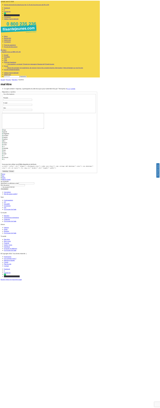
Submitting (5, 171)
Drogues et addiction (10, 248)
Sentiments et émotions (11, 217)
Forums (8, 80)
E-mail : (5, 103)
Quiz (5, 59)
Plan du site (7, 264)
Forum (6, 66)
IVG (5, 207)
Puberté (6, 243)
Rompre (6, 231)
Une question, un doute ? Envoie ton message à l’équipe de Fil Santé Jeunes (30, 64)
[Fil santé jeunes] (11, 52)
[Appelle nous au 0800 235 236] (19, 33)
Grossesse (7, 206)
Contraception (8, 200)
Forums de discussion (10, 47)
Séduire (6, 227)
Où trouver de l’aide (10, 209)
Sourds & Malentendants (12, 70)
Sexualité (7, 204)
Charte (6, 262)
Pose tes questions (10, 45)
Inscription (7, 192)
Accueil (6, 55)
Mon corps (7, 241)
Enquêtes (7, 57)
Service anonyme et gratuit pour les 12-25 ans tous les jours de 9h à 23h (26, 5)
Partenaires (7, 257)
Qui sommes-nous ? (10, 258)
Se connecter (4, 189)
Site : (4, 108)
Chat (5, 60)
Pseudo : (6, 98)
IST (5, 202)
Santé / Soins (8, 245)
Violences (7, 219)
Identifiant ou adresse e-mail (9, 183)
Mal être (6, 216)
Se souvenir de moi (8, 187)
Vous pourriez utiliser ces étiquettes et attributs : (19, 164)
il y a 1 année (71, 89)
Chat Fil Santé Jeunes (158, 170)
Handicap (7, 247)
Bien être (7, 239)
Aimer (6, 229)
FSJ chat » (3, 50)
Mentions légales (9, 260)
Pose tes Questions (10, 62)
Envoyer (12, 171)
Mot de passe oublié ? (11, 194)
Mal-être (14, 80)
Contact (6, 266)
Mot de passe (5, 185)
